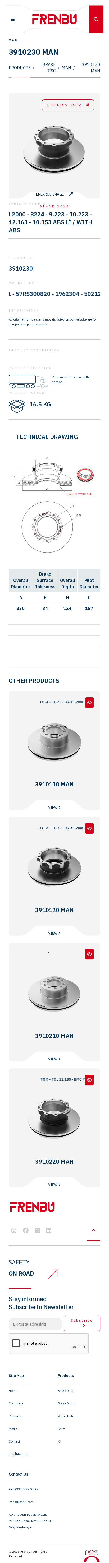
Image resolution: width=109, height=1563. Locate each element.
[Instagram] (14, 1231)
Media (13, 1429)
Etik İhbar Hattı (19, 1454)
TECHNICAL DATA (64, 105)
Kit (59, 1441)
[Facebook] (25, 1231)
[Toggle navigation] (13, 19)
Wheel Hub (65, 1416)
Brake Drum (66, 1403)
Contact (14, 1441)
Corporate (16, 1403)
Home (13, 1391)
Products (20, 67)
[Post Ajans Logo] (92, 1555)
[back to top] (93, 1230)
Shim (61, 1429)
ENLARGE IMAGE (50, 194)
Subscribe (82, 1320)
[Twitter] (37, 1231)
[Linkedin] (49, 1231)
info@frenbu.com (21, 1502)
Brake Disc (49, 67)
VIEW (53, 807)
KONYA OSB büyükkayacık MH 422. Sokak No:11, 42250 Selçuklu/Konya (30, 1521)
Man (66, 67)
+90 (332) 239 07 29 (23, 1489)
